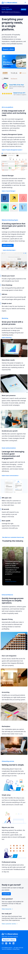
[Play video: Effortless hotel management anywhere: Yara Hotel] (14, 61)
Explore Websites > (8, 245)
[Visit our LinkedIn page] (14, 943)
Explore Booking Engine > (9, 250)
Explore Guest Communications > (10, 475)
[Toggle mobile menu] (25, 2)
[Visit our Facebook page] (10, 943)
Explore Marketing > (7, 337)
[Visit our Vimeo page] (7, 943)
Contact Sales (6, 893)
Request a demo (8, 49)
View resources (6, 909)
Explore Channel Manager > (9, 191)
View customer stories (9, 924)
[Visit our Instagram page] (3, 943)
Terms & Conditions (7, 949)
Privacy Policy (16, 949)
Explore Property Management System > (12, 150)
